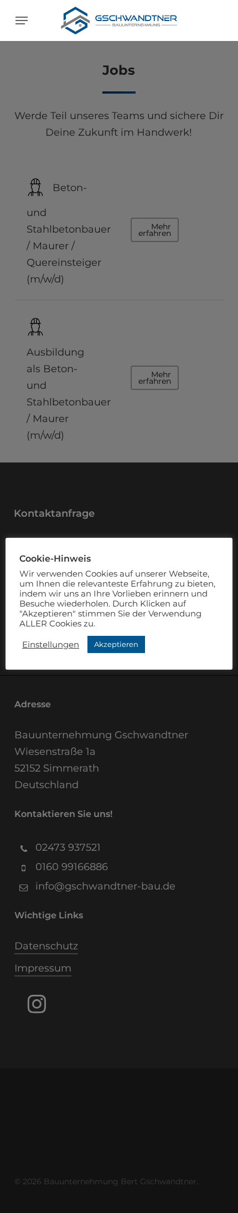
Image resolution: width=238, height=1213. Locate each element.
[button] (21, 20)
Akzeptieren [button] (116, 644)
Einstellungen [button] (50, 645)
